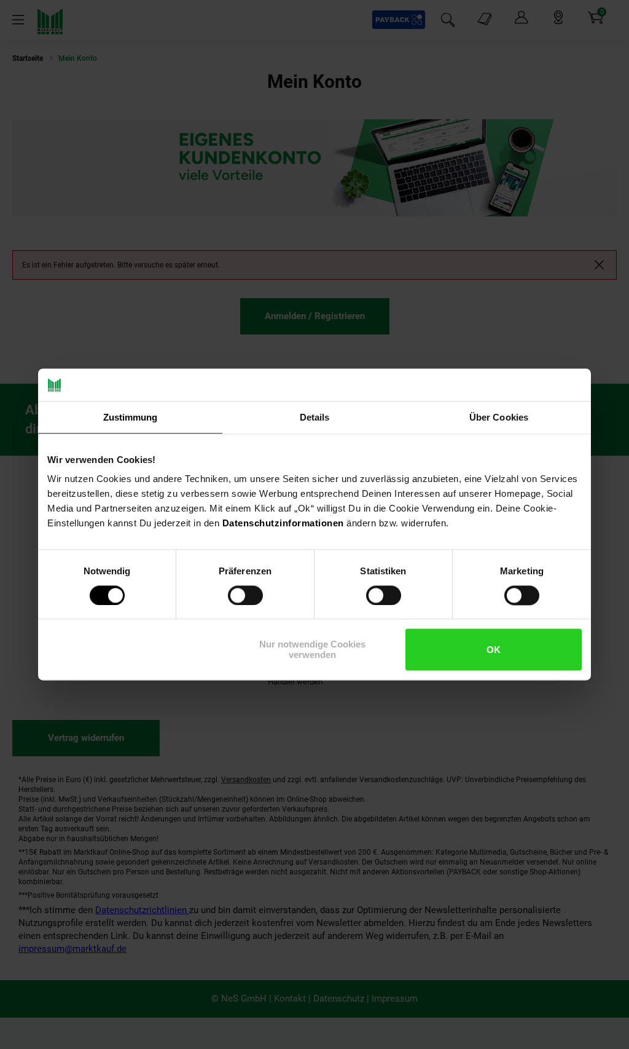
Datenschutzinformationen (283, 523)
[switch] (245, 595)
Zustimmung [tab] (130, 417)
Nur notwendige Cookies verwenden (312, 649)
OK (493, 649)
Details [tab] (315, 417)
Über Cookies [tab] (498, 417)
